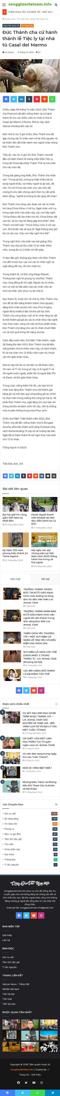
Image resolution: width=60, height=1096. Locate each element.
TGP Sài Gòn (9, 1004)
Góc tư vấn (10, 813)
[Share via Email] (47, 476)
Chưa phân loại (12, 849)
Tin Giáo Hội (23, 19)
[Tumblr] (23, 476)
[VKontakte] (41, 476)
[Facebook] (5, 476)
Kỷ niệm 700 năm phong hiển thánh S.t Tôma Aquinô (15, 553)
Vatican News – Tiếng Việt (15, 984)
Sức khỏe (9, 854)
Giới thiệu (7, 935)
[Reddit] (35, 476)
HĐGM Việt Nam (10, 989)
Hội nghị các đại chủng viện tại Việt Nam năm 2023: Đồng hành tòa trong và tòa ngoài (44, 556)
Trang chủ (9, 19)
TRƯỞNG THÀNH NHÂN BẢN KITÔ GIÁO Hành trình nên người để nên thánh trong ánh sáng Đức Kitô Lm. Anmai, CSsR (39, 618)
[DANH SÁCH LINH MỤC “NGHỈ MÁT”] (11, 1047)
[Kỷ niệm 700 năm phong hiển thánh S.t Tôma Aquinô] (16, 540)
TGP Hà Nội (8, 994)
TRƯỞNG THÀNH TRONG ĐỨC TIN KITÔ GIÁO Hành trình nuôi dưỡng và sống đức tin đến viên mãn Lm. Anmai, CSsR (38, 596)
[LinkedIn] (17, 476)
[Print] (54, 476)
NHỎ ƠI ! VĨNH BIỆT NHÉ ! (37, 767)
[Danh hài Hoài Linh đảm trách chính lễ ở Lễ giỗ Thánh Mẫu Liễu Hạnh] (30, 1047)
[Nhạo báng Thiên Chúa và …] (49, 1047)
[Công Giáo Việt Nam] (30, 4)
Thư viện (8, 844)
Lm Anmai (9, 52)
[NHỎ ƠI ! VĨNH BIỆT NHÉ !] (11, 772)
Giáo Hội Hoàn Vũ (39, 19)
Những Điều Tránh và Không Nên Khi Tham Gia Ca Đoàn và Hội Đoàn (39, 785)
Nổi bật (45, 579)
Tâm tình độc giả (13, 839)
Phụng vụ (9, 829)
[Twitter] (11, 476)
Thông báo (10, 859)
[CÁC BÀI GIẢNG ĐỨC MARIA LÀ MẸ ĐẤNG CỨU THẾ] (12, 675)
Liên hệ (6, 940)
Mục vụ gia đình (12, 834)
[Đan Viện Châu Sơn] (49, 1035)
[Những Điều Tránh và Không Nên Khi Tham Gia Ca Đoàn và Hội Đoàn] (11, 786)
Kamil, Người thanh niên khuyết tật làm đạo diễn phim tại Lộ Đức (43, 519)
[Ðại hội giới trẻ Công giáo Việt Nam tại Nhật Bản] (16, 504)
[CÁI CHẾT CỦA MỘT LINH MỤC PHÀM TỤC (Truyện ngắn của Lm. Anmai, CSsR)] (11, 743)
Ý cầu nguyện (11, 864)
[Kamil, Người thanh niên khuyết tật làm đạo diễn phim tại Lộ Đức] (44, 504)
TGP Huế (7, 999)
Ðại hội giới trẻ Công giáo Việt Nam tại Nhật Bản (15, 517)
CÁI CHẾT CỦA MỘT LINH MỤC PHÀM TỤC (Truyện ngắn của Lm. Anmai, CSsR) (39, 742)
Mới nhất (15, 579)
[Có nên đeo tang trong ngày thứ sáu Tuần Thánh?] (11, 758)
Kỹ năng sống (11, 818)
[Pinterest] (29, 476)
